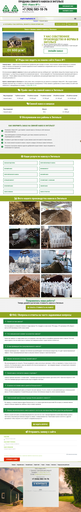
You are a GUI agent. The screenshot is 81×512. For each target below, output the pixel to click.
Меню (75, 18)
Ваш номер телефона (9, 442)
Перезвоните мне (68, 6)
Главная (14, 464)
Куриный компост (9, 180)
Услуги (42, 464)
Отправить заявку (11, 459)
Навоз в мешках (8, 191)
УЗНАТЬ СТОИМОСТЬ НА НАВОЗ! (41, 307)
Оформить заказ (68, 11)
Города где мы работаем (63, 464)
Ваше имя (6, 436)
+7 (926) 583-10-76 (35, 9)
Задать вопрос (72, 24)
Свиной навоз (44, 186)
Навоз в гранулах (45, 191)
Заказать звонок (61, 24)
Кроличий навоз (8, 186)
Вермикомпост (44, 168)
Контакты (53, 464)
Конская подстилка (9, 163)
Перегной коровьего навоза (47, 163)
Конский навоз (44, 174)
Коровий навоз (8, 168)
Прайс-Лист (37, 464)
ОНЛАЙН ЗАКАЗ (55, 51)
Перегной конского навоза (11, 174)
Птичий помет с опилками (47, 180)
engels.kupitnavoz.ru (27, 18)
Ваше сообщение (8, 447)
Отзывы (48, 464)
